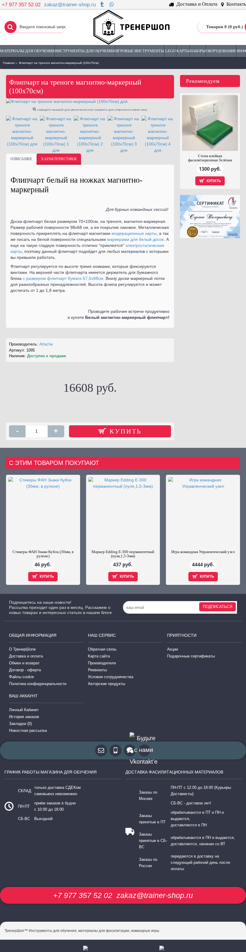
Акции (172, 649)
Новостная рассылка (28, 730)
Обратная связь (102, 649)
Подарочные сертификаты (191, 656)
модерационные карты (134, 233)
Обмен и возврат (24, 663)
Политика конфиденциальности (37, 683)
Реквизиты (97, 670)
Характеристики (58, 159)
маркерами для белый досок (135, 239)
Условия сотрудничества (110, 677)
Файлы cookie (21, 677)
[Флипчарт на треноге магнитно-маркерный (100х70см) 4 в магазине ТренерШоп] (158, 135)
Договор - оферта (25, 670)
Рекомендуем (203, 81)
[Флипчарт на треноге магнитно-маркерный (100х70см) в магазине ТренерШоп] (90, 101)
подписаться (217, 606)
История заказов (24, 716)
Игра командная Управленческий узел (203, 551)
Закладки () (20, 723)
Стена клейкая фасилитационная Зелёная (210, 158)
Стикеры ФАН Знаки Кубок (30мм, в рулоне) (43, 553)
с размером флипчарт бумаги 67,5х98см (63, 278)
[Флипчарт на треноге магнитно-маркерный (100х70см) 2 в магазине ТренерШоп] (90, 135)
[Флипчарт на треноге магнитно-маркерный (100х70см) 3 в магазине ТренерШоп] (124, 135)
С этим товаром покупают (54, 463)
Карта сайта (99, 656)
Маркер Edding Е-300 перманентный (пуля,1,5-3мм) (123, 553)
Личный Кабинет (24, 710)
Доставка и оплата (26, 656)
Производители (102, 663)
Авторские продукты (106, 683)
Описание (21, 159)
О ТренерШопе (22, 649)
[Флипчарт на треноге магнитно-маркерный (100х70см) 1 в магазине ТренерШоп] (56, 135)
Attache (46, 344)
